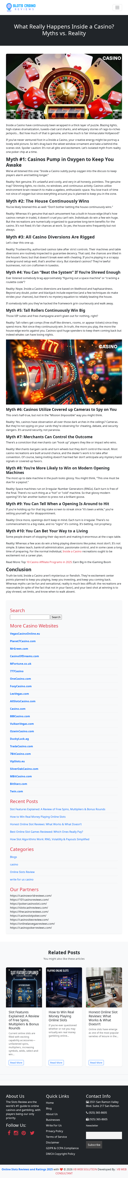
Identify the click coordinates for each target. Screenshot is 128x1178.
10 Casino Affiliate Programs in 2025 (49, 562)
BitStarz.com (18, 784)
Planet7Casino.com (23, 641)
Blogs (13, 857)
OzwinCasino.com (22, 731)
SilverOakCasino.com (24, 769)
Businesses (53, 1120)
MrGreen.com (19, 648)
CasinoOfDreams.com (24, 656)
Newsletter (92, 1125)
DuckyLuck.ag (19, 739)
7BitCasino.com (20, 754)
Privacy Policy (54, 1131)
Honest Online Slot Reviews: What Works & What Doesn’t (46, 824)
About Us (52, 1114)
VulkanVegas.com (22, 724)
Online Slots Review (22, 872)
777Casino (17, 671)
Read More (16, 1062)
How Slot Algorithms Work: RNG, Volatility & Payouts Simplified (49, 839)
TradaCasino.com (21, 746)
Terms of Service (56, 1137)
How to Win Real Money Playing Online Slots (38, 817)
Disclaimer (52, 1142)
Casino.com (18, 709)
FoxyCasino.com (21, 686)
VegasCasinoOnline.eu (25, 633)
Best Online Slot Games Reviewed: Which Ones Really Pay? (46, 832)
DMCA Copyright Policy (60, 1154)
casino (14, 864)
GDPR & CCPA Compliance (62, 1148)
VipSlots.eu (17, 761)
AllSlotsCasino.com (23, 701)
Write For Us (54, 1125)
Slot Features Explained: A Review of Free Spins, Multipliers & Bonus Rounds (57, 809)
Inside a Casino (72, 551)
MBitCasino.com (21, 776)
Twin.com (16, 791)
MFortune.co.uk (20, 664)
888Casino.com (20, 716)
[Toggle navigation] (117, 7)
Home (50, 1103)
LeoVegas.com (19, 694)
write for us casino (22, 879)
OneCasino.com (20, 679)
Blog (49, 1108)
